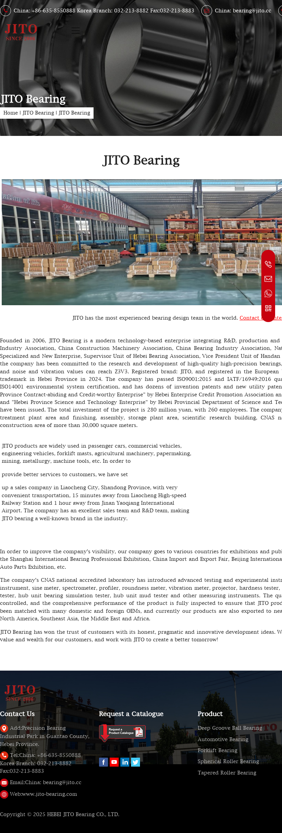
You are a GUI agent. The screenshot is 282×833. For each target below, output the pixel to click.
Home (10, 113)
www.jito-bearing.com (43, 794)
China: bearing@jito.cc (243, 11)
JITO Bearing (38, 113)
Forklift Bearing (217, 750)
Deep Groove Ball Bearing (230, 728)
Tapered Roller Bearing (227, 773)
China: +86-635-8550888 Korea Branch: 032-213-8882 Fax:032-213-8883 (104, 11)
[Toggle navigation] (75, 31)
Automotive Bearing (223, 739)
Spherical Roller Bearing (228, 761)
